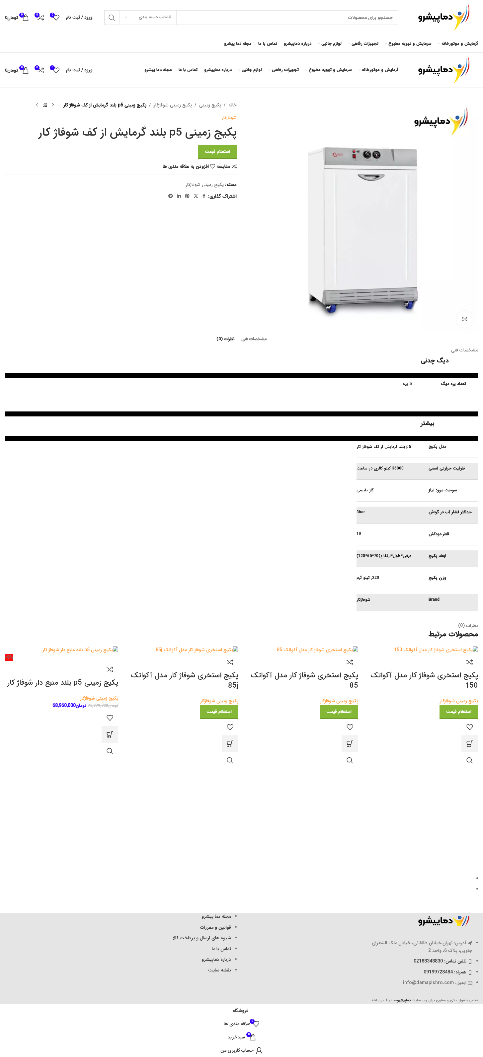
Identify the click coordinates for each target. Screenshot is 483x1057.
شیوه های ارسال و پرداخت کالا (202, 938)
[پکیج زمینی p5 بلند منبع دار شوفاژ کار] (80, 649)
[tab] (254, 339)
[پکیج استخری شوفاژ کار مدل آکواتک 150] (436, 649)
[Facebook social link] (204, 196)
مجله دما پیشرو (216, 916)
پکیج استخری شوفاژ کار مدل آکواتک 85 (304, 680)
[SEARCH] (112, 17)
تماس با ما (221, 949)
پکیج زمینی (210, 105)
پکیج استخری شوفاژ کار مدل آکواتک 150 (424, 680)
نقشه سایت (219, 970)
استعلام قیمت (217, 151)
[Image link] (441, 921)
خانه (232, 105)
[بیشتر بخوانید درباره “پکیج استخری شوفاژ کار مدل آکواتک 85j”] (230, 743)
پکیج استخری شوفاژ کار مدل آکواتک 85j (184, 680)
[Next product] (37, 105)
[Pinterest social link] (187, 196)
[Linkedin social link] (179, 196)
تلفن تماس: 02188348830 (440, 961)
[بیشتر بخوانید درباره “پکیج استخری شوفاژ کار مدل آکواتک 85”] (350, 743)
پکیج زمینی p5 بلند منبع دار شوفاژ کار (62, 682)
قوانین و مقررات (215, 927)
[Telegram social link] (170, 196)
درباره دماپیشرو (216, 959)
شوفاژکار (229, 117)
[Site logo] (441, 17)
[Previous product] (53, 105)
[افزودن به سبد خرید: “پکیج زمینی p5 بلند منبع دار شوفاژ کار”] (110, 734)
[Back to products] (45, 105)
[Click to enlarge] (464, 319)
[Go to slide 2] (238, 889)
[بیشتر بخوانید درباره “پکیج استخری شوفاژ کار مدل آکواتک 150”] (469, 743)
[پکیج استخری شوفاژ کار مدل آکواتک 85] (317, 649)
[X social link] (196, 196)
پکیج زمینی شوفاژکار (173, 105)
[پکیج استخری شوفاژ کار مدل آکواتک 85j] (197, 649)
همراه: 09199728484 (445, 972)
